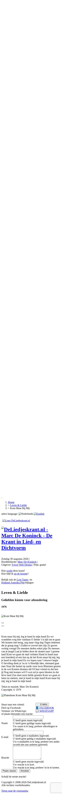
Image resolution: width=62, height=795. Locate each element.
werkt (9, 570)
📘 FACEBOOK (45, 707)
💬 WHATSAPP (45, 711)
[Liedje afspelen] (2, 622)
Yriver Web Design (22, 564)
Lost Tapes (22, 579)
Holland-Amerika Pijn (12, 582)
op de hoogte (20, 573)
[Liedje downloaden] (2, 625)
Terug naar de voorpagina (14, 790)
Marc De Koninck (27, 561)
